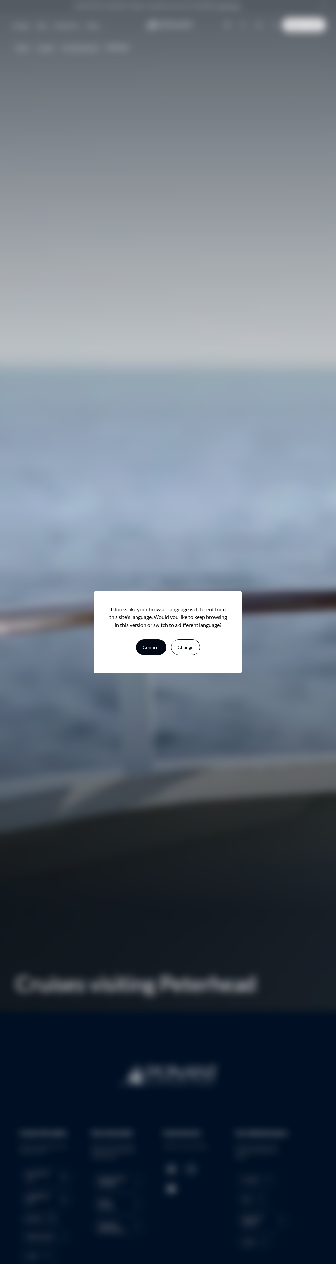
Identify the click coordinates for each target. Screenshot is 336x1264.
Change (185, 647)
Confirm (151, 647)
